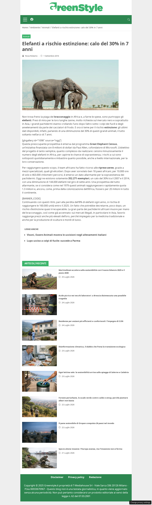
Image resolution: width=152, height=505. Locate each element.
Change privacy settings (140, 502)
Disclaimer (57, 477)
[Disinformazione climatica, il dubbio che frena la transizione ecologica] (39, 355)
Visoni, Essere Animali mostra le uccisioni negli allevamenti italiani (66, 234)
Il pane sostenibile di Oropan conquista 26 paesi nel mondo (86, 423)
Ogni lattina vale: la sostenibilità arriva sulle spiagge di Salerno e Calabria (94, 372)
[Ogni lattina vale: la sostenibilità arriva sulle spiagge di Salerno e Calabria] (39, 381)
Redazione (95, 477)
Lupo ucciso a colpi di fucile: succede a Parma (53, 240)
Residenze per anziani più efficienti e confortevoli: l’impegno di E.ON (91, 321)
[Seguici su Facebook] (31, 19)
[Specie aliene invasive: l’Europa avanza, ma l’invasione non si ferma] (39, 458)
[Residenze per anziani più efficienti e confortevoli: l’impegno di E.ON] (39, 330)
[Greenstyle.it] (76, 7)
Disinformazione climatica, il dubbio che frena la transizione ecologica (92, 346)
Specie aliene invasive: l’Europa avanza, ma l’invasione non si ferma (90, 449)
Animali (26, 36)
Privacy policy (76, 477)
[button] (129, 19)
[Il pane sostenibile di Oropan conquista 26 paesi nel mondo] (39, 432)
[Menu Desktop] (25, 19)
